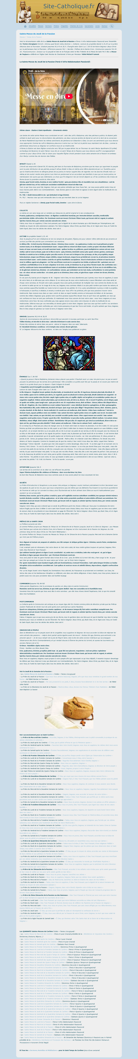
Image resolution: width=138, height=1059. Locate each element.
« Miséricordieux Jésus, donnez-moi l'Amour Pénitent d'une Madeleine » (82, 687)
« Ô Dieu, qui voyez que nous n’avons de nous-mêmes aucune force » (82, 776)
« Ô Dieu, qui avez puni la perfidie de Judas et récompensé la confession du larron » (69, 910)
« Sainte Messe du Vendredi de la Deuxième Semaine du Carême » (47, 978)
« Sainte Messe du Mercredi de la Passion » (39, 1027)
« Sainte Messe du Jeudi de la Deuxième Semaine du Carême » (46, 975)
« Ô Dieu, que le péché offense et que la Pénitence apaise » (70, 742)
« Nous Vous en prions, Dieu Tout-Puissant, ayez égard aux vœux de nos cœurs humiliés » (67, 806)
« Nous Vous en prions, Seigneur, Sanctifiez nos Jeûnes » (65, 874)
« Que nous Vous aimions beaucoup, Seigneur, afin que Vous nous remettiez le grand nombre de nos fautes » (69, 678)
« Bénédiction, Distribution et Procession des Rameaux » (51, 1040)
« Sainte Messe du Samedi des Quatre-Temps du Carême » (44, 962)
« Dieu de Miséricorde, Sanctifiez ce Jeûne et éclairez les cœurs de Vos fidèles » (76, 879)
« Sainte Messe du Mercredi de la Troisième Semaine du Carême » (47, 991)
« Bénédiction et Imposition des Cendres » (97, 934)
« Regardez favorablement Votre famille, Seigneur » (80, 760)
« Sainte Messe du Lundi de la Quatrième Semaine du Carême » (46, 1004)
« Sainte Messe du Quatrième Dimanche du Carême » (42, 1001)
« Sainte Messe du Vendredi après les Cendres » (40, 941)
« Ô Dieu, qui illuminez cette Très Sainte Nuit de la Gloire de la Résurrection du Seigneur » (66, 920)
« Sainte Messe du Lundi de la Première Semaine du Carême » (45, 949)
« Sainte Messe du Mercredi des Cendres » (38, 934)
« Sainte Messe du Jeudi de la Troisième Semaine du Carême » (45, 993)
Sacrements (89, 26)
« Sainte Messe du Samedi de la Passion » (38, 1035)
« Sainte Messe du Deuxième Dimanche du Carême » (42, 965)
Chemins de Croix (76, 26)
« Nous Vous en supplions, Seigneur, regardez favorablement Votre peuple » (69, 790)
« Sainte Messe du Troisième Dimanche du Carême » (42, 983)
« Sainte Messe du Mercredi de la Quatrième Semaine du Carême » (47, 1009)
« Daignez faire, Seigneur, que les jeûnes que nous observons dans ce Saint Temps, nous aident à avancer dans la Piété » (68, 847)
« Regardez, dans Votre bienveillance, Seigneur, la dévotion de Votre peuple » (89, 766)
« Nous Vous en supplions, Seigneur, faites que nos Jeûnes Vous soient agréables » (75, 877)
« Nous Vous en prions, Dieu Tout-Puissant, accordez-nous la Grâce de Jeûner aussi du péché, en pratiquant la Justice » (67, 837)
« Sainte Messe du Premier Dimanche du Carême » (41, 947)
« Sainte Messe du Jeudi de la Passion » (38, 674)
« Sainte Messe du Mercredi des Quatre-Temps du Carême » (45, 954)
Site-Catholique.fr (69, 6)
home (25, 26)
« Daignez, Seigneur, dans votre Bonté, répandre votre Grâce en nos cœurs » (75, 887)
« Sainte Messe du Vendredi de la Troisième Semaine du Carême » (47, 996)
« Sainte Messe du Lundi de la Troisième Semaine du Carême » (46, 985)
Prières (56, 26)
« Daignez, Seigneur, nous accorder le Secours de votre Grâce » (84, 794)
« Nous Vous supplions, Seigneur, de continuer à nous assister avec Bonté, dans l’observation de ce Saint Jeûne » (67, 785)
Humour (104, 26)
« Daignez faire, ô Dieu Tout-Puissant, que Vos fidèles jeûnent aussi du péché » (69, 780)
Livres (97, 26)
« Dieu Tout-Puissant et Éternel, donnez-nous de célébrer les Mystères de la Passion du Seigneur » (75, 903)
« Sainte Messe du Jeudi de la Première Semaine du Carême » (45, 957)
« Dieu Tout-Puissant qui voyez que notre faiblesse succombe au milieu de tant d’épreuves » (72, 900)
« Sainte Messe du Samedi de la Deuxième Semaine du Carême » (46, 980)
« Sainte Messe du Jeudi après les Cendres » (39, 939)
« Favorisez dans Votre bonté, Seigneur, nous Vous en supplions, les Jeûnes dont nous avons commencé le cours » (69, 747)
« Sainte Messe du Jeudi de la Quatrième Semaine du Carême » (46, 1011)
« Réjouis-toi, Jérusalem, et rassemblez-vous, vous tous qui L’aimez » (82, 841)
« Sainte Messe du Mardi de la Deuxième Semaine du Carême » (46, 970)
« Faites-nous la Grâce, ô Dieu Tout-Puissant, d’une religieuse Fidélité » (88, 843)
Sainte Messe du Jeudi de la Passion (37, 34)
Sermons (48, 26)
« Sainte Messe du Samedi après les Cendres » (40, 944)
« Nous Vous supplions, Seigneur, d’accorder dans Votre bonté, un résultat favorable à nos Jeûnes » (68, 832)
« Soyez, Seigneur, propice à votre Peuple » (75, 768)
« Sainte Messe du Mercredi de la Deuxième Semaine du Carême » (47, 973)
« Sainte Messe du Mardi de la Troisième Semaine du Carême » (46, 988)
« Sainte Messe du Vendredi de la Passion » (39, 1032)
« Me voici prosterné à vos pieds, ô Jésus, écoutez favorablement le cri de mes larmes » (77, 682)
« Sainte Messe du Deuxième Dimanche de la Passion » (43, 1037)
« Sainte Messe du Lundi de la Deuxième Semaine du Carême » (46, 967)
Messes (40, 26)
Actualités (32, 26)
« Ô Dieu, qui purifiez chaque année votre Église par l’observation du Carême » (83, 755)
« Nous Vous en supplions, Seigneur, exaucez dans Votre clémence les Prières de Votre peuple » (67, 772)
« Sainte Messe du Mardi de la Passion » (37, 1024)
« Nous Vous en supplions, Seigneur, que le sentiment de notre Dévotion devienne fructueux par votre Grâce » (68, 865)
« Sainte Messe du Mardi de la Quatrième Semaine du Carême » (46, 1006)
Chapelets (64, 26)
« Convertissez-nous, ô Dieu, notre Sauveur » (77, 758)
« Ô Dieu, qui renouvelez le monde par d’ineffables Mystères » (87, 861)
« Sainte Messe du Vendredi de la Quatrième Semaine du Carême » (47, 1014)
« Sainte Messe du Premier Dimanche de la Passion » (42, 1019)
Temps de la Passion (34, 37)
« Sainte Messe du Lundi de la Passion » (37, 1022)
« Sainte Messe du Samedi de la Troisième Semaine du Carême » (46, 998)
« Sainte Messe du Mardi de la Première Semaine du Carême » (45, 952)
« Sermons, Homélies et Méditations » (43, 1050)
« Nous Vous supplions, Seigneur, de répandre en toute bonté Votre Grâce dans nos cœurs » (67, 811)
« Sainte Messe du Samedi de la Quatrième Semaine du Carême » (47, 1016)
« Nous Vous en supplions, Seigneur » (73, 763)
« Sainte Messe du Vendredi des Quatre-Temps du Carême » (45, 960)
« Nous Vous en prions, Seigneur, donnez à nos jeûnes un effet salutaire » (89, 802)
